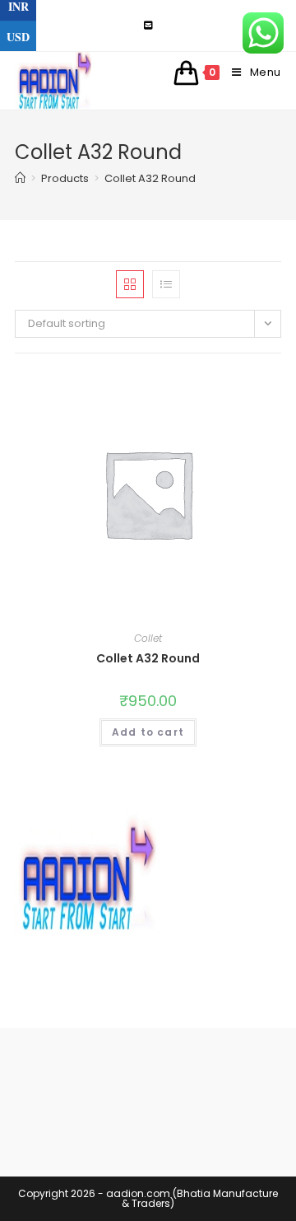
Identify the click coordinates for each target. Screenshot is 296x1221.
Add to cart (148, 732)
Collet (148, 638)
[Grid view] (130, 284)
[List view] (166, 284)
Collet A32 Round (148, 658)
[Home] (20, 178)
